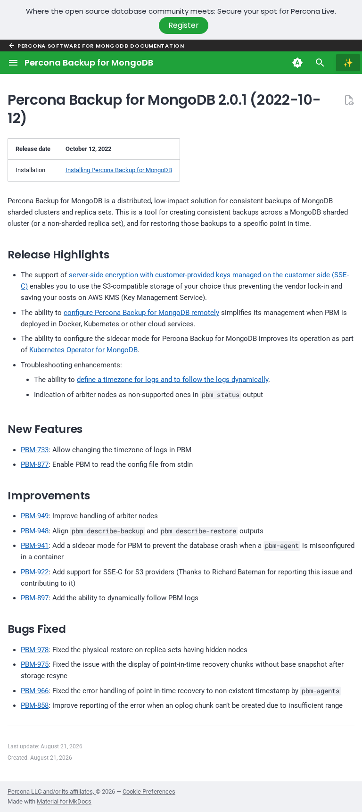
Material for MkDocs (64, 801)
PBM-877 (35, 464)
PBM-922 (35, 572)
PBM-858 (35, 705)
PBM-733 (35, 450)
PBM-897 (35, 598)
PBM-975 (35, 664)
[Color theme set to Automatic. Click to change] (297, 62)
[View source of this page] (348, 100)
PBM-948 (35, 531)
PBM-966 (35, 691)
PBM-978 (35, 650)
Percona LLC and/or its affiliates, (52, 791)
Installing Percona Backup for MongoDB (119, 170)
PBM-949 (35, 516)
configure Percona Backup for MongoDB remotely (141, 312)
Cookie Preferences (149, 791)
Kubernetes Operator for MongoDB (83, 350)
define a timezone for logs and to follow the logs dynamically (172, 379)
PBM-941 (35, 545)
